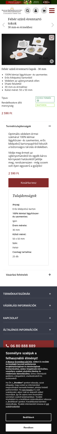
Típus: (5, 97)
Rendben (29, 427)
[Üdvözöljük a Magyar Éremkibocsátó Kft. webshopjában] (36, 10)
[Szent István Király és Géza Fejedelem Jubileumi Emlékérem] (28, 2)
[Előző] (4, 25)
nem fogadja (27, 390)
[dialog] (28, 390)
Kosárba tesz (28, 182)
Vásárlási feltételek (17, 274)
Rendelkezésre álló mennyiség (12, 104)
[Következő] (53, 25)
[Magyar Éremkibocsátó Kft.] (12, 10)
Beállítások (28, 417)
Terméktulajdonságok (18, 126)
